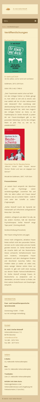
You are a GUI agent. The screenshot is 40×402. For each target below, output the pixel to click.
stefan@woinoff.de (10, 338)
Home (4, 27)
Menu (6, 21)
